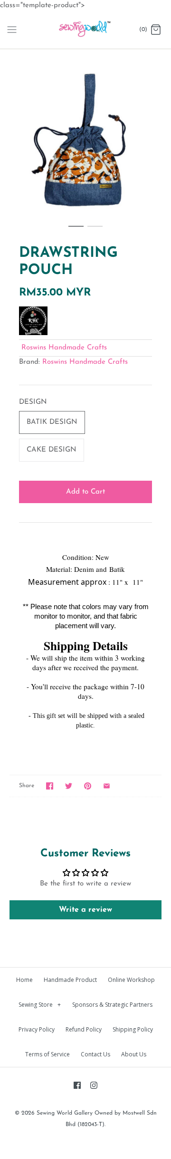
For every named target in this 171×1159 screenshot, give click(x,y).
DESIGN (33, 402)
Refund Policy (84, 1029)
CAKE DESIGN (51, 449)
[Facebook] (77, 1085)
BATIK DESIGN (52, 422)
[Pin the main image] (87, 786)
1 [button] (76, 230)
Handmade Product (70, 980)
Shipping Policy (133, 1029)
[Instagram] (93, 1085)
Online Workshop (131, 980)
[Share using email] (106, 786)
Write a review (85, 910)
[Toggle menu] (12, 30)
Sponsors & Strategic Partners (112, 1005)
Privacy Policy (37, 1029)
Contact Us (95, 1054)
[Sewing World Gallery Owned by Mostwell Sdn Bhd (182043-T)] (86, 30)
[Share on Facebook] (49, 786)
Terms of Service (47, 1054)
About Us (133, 1054)
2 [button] (95, 230)
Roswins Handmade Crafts (64, 347)
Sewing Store (40, 1005)
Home (24, 980)
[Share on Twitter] (68, 786)
